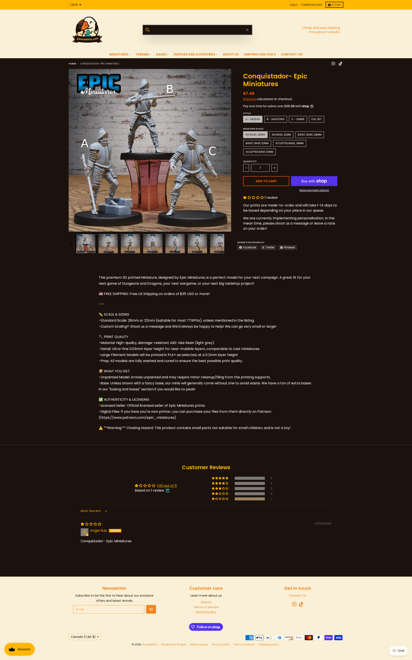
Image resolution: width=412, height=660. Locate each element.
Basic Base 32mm (257, 143)
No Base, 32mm (281, 134)
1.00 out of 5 (167, 485)
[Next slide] (228, 243)
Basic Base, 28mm (309, 134)
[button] (86, 243)
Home (72, 63)
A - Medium (253, 119)
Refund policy (199, 644)
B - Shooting (276, 119)
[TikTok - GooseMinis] (340, 63)
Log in (294, 4)
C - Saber (297, 119)
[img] (91, 524)
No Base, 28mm (255, 134)
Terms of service (244, 644)
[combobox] (197, 30)
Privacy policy (221, 644)
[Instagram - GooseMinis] (333, 63)
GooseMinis (150, 644)
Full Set (316, 119)
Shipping (249, 99)
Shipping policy (268, 644)
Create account (311, 4)
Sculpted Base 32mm (259, 152)
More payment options (314, 190)
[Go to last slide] (72, 243)
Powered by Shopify (173, 644)
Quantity (250, 161)
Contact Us (297, 595)
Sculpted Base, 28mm (290, 143)
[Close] (247, 29)
